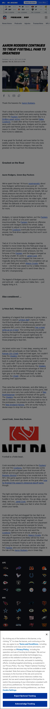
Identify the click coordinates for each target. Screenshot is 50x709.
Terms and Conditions (28, 644)
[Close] (47, 634)
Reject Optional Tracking (25, 696)
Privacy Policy (23, 649)
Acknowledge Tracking (25, 704)
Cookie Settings (9, 690)
